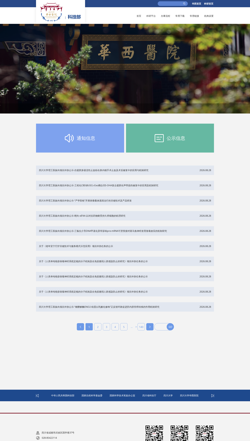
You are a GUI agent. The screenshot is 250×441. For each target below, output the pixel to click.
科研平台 (151, 15)
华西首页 (196, 3)
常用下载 (180, 15)
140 (141, 327)
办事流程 (165, 15)
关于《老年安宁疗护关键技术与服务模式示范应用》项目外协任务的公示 (76, 246)
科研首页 (208, 3)
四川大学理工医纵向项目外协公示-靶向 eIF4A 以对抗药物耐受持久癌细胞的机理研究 (82, 215)
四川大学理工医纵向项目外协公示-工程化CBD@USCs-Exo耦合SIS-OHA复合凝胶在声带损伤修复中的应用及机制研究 (98, 185)
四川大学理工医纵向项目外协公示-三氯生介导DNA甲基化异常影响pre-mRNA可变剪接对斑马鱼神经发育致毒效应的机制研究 (103, 231)
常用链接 (194, 15)
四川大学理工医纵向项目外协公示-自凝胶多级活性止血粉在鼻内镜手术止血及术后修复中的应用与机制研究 (93, 170)
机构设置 (209, 15)
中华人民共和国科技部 (62, 395)
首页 (139, 15)
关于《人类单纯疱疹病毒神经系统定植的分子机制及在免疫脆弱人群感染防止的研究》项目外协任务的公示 (93, 261)
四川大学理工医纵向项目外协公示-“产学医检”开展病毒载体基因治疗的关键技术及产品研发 (85, 200)
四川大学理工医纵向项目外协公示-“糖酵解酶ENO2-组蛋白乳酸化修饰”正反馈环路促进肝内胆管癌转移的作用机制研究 (99, 306)
